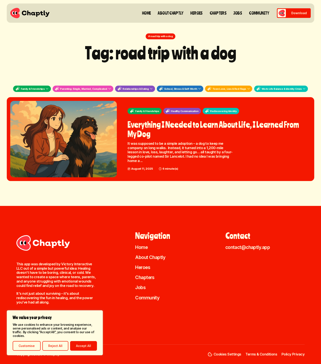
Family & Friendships (33, 88)
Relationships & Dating (136, 88)
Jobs (237, 13)
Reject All (55, 346)
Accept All (83, 346)
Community (259, 13)
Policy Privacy (293, 354)
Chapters (218, 13)
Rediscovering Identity (223, 111)
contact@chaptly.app (247, 247)
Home (146, 13)
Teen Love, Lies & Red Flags (229, 88)
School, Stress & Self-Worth (180, 88)
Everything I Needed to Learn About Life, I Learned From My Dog (213, 129)
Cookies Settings (227, 354)
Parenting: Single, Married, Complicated (83, 88)
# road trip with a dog (160, 36)
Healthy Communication (184, 111)
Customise (27, 346)
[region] (55, 332)
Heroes (196, 13)
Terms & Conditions (261, 354)
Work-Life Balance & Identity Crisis (282, 88)
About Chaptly (170, 13)
